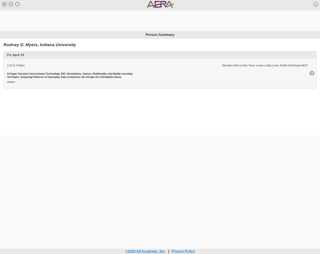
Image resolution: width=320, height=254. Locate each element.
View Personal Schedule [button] (315, 4)
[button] (11, 4)
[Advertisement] (160, 20)
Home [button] (17, 4)
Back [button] (4, 4)
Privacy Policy (183, 251)
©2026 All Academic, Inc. (145, 251)
